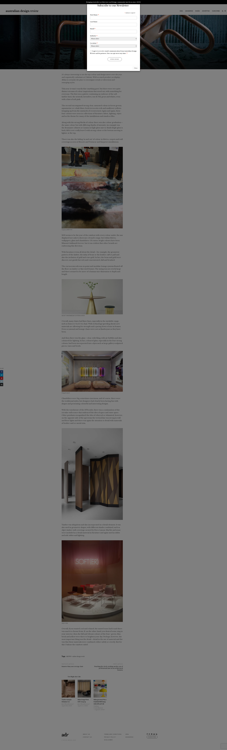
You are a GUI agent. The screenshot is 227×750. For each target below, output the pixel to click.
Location (94, 43)
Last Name (93, 22)
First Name (94, 15)
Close (136, 68)
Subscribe (114, 59)
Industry (93, 36)
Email (92, 29)
